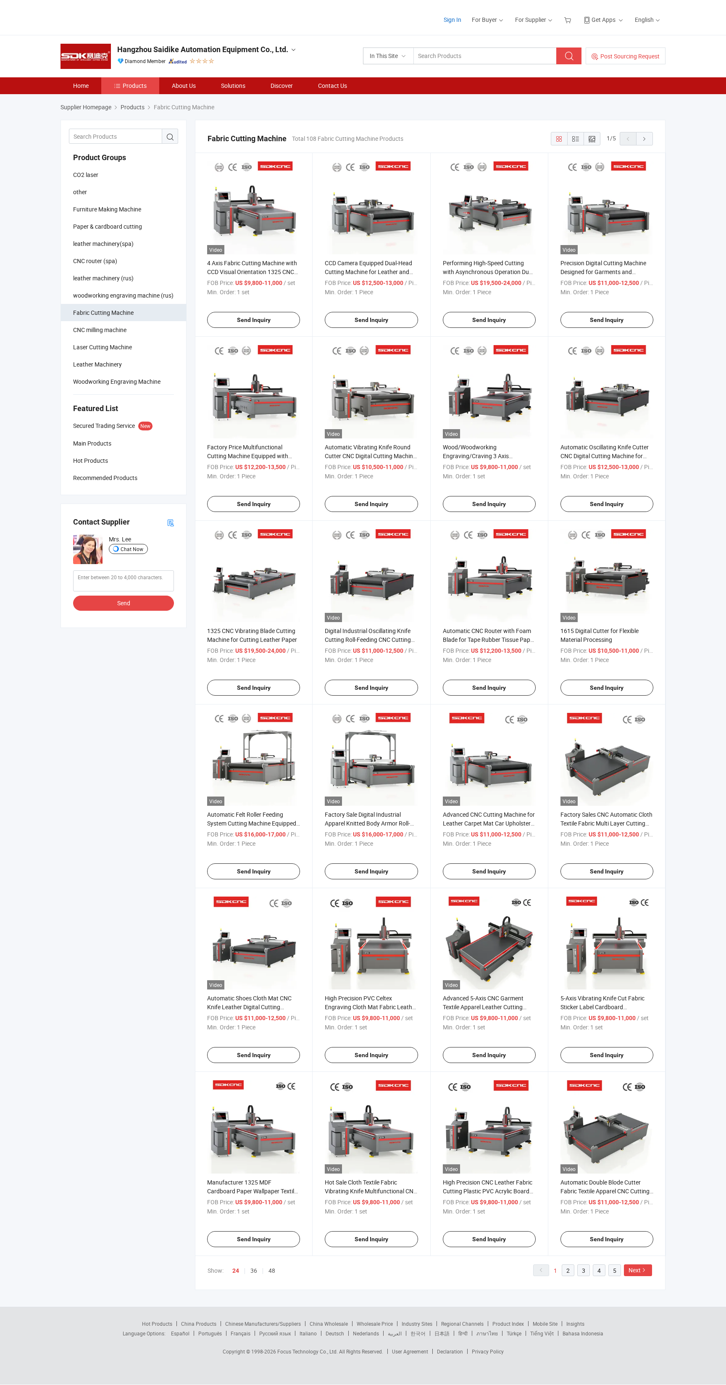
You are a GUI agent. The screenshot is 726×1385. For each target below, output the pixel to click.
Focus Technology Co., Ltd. (308, 1351)
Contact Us (332, 86)
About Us (184, 86)
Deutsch (335, 1333)
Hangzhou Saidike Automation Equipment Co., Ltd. (202, 49)
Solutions (233, 86)
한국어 (418, 1333)
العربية (395, 1333)
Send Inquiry (254, 320)
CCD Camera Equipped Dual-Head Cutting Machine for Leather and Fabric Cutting (368, 272)
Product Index (508, 1323)
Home (81, 86)
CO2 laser (85, 175)
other (80, 192)
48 (271, 1270)
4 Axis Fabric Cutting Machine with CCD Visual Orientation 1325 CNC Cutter (252, 272)
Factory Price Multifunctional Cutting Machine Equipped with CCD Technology (247, 456)
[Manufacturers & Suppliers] (114, 16)
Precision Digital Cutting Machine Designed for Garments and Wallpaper (603, 272)
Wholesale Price (375, 1323)
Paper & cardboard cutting (107, 226)
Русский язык (275, 1333)
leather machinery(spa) (103, 244)
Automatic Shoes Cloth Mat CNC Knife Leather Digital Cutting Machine (249, 1007)
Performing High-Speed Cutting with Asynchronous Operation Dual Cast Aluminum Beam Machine (488, 272)
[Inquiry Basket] (568, 20)
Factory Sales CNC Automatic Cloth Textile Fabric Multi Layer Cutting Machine (606, 823)
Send (123, 603)
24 (235, 1270)
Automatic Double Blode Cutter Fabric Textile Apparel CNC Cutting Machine (605, 1191)
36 (253, 1270)
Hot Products (157, 1323)
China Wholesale (329, 1323)
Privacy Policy (488, 1351)
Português (210, 1333)
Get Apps (603, 20)
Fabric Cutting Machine (103, 313)
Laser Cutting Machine (102, 347)
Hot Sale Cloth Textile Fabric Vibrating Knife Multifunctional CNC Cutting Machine (371, 1191)
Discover (282, 86)
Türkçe (514, 1333)
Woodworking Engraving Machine (116, 381)
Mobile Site (545, 1323)
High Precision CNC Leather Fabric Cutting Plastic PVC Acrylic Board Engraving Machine (487, 1191)
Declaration (450, 1351)
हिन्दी (463, 1333)
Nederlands (366, 1333)
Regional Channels (462, 1323)
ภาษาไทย (487, 1333)
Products (135, 86)
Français (240, 1333)
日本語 (442, 1333)
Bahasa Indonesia (583, 1333)
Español (180, 1333)
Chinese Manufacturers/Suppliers (263, 1323)
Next (635, 1270)
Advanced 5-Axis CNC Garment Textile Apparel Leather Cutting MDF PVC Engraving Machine (483, 1007)
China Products (198, 1323)
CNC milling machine (99, 330)
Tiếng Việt (542, 1333)
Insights (575, 1323)
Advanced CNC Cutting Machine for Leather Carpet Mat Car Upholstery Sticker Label (489, 823)
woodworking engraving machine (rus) (123, 295)
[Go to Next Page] (644, 138)
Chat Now (132, 549)
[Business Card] (170, 522)
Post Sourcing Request (630, 56)
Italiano (308, 1333)
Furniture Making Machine (107, 209)
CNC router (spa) (95, 261)
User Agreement (410, 1351)
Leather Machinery (97, 364)
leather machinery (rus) (103, 278)
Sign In (452, 20)
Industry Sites (417, 1323)
